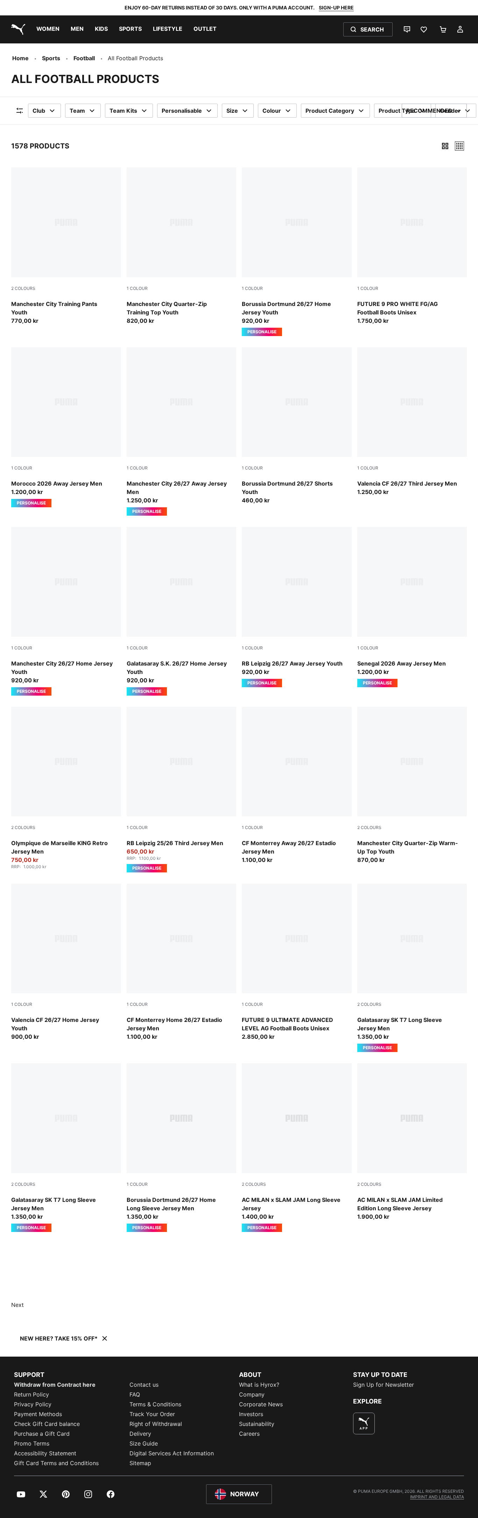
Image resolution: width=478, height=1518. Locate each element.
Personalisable (182, 110)
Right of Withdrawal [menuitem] (155, 1423)
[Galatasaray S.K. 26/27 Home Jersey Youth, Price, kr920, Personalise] (182, 611)
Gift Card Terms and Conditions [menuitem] (56, 1463)
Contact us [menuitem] (144, 1384)
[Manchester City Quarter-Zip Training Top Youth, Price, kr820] (182, 246)
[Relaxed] (459, 146)
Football (84, 58)
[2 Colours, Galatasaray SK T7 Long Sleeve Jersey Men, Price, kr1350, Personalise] (412, 968)
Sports (51, 58)
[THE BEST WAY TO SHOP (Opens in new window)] (364, 1423)
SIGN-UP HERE (336, 8)
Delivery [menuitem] (140, 1433)
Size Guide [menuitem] (143, 1443)
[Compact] (445, 146)
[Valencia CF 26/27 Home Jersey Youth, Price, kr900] (66, 962)
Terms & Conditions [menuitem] (155, 1404)
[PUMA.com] (16, 29)
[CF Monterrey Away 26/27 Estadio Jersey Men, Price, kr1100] (297, 785)
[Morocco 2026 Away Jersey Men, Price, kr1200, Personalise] (66, 427)
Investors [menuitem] (251, 1414)
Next (17, 1304)
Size (232, 110)
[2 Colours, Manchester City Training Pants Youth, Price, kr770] (66, 246)
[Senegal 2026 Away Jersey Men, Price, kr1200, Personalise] (412, 607)
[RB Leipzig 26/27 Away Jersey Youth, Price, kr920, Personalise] (297, 607)
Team (77, 110)
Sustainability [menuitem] (256, 1423)
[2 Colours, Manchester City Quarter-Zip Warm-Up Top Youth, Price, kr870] (412, 785)
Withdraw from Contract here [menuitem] (55, 1384)
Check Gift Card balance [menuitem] (47, 1423)
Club (39, 110)
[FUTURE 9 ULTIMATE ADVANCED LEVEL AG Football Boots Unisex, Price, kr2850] (297, 962)
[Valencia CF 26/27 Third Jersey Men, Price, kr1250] (412, 421)
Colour (271, 110)
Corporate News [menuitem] (261, 1404)
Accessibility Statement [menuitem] (45, 1453)
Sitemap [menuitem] (140, 1463)
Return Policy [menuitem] (31, 1394)
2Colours (23, 288)
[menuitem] (48, 29)
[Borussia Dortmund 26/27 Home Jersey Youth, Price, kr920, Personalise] (297, 251)
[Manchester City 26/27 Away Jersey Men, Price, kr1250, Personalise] (182, 431)
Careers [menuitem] (249, 1433)
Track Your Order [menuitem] (152, 1414)
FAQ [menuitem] (134, 1394)
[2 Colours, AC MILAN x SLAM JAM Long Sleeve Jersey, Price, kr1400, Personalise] (297, 1147)
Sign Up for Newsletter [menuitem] (383, 1384)
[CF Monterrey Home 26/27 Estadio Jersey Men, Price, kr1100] (182, 962)
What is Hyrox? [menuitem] (259, 1384)
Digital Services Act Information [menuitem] (171, 1453)
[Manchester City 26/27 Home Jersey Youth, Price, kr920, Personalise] (66, 611)
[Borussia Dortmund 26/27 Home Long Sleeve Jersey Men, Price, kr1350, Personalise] (182, 1147)
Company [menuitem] (252, 1394)
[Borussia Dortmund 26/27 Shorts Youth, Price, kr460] (297, 426)
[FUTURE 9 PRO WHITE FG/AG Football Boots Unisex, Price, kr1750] (412, 246)
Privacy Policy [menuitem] (32, 1404)
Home (20, 58)
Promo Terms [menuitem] (31, 1443)
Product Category (329, 110)
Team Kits (123, 110)
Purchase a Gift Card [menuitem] (42, 1433)
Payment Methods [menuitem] (38, 1414)
